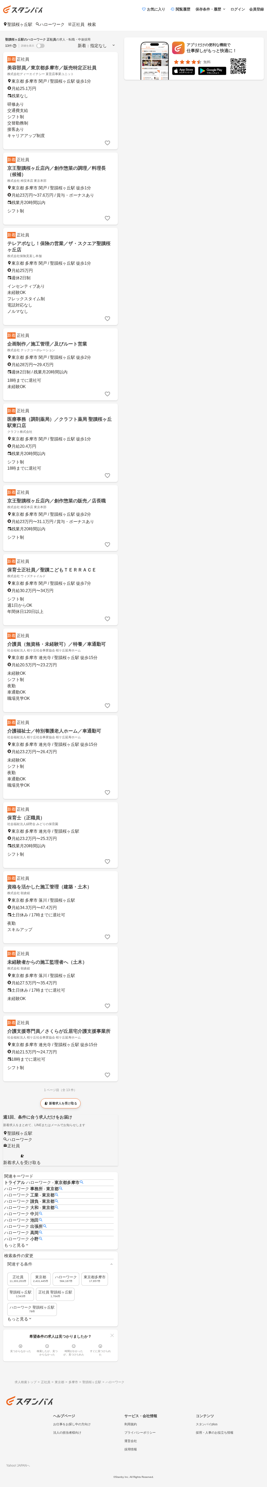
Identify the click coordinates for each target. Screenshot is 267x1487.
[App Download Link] (183, 72)
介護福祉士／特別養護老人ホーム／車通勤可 (54, 731)
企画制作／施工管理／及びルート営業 (47, 344)
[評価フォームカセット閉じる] (112, 1335)
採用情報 (130, 1449)
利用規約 (130, 1424)
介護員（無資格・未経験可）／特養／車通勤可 (56, 644)
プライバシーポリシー (140, 1432)
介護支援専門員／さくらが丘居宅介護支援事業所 (59, 1031)
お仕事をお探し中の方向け (72, 1424)
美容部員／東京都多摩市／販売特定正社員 (51, 67)
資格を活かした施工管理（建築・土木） (49, 886)
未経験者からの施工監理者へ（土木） (47, 962)
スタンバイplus (206, 1424)
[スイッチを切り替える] (40, 46)
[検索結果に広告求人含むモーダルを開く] (15, 46)
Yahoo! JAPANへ (18, 1465)
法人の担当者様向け (67, 1432)
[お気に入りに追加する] (107, 143)
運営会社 (130, 1441)
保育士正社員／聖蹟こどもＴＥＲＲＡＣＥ (51, 569)
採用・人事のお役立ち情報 (214, 1432)
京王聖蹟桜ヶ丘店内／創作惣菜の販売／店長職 (56, 500)
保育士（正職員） (26, 817)
